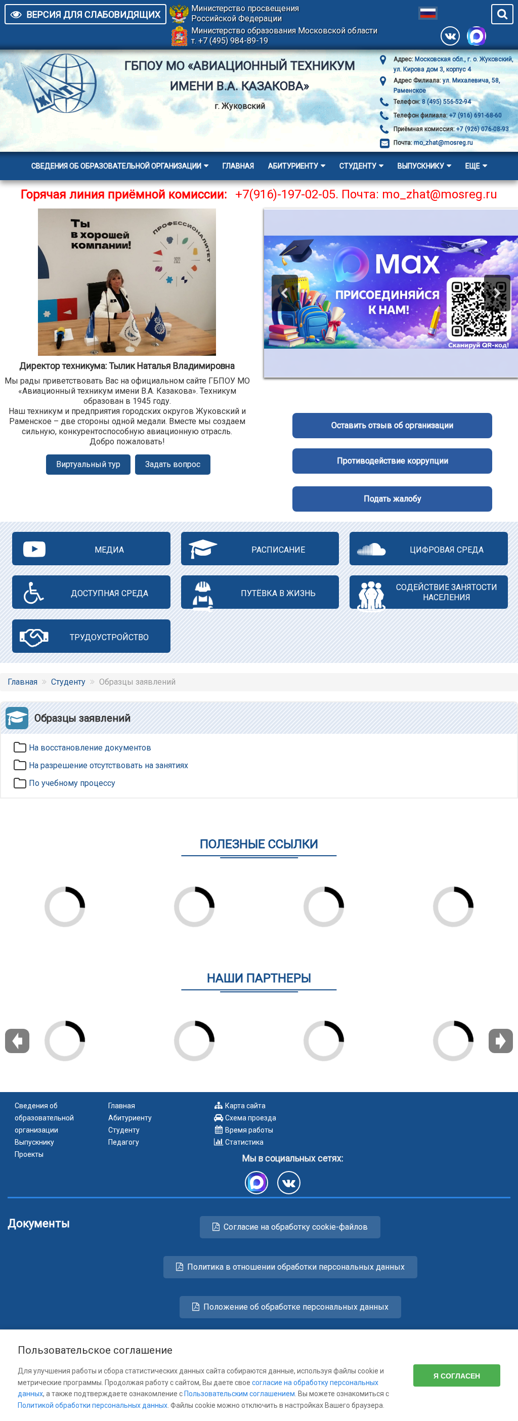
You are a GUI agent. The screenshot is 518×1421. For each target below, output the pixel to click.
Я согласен (457, 1375)
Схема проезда (250, 1118)
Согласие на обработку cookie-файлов (296, 1227)
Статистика (244, 1142)
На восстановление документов (90, 748)
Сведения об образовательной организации (116, 166)
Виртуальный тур (88, 464)
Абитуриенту (293, 166)
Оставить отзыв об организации (392, 425)
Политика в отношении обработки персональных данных (296, 1267)
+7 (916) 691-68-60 (475, 115)
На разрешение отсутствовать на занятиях (108, 765)
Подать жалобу (392, 499)
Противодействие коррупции (392, 461)
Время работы (249, 1130)
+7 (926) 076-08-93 (482, 129)
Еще (472, 166)
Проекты (29, 1154)
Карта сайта (245, 1106)
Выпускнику (421, 166)
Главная (238, 166)
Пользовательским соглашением (239, 1394)
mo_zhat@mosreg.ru (443, 142)
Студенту (357, 166)
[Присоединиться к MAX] (476, 36)
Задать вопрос (172, 464)
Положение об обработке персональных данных (295, 1307)
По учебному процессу (72, 783)
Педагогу (123, 1142)
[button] (285, 293)
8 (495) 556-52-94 (445, 101)
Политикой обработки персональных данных (92, 1405)
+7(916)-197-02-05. (286, 194)
